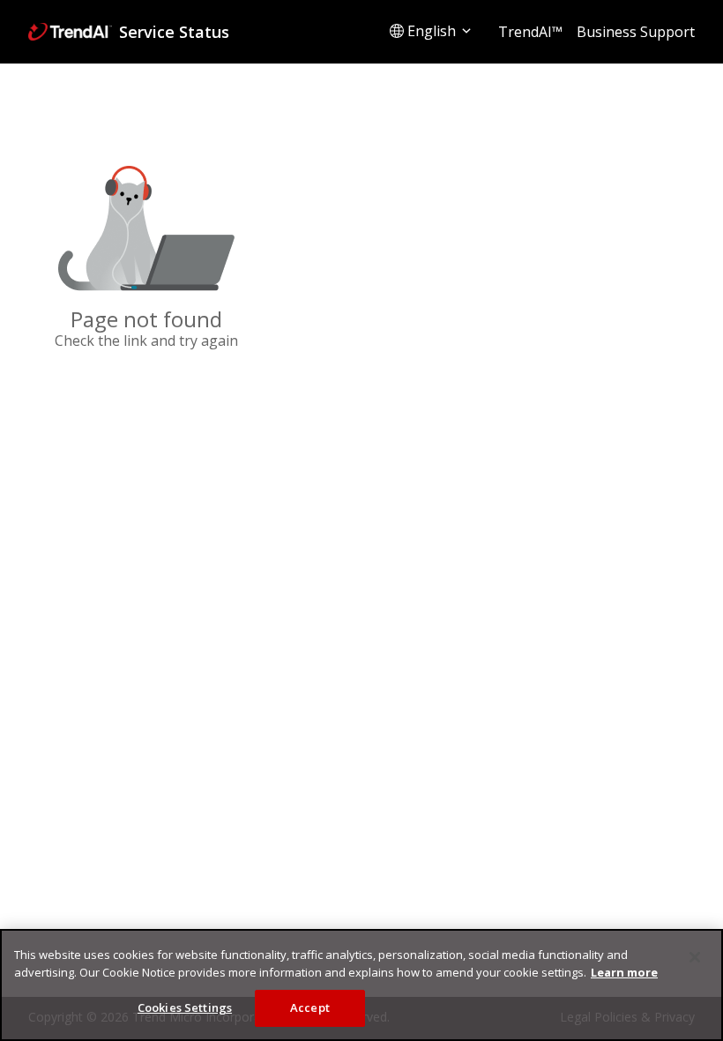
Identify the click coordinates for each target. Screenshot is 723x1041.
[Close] (694, 957)
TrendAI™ (530, 31)
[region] (361, 985)
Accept (310, 1007)
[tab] (431, 31)
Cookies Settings (185, 1007)
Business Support (636, 31)
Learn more (624, 972)
